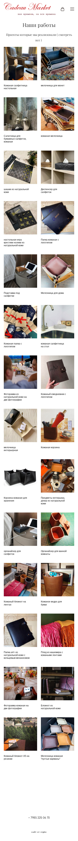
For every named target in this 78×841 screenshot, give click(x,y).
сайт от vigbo (39, 832)
